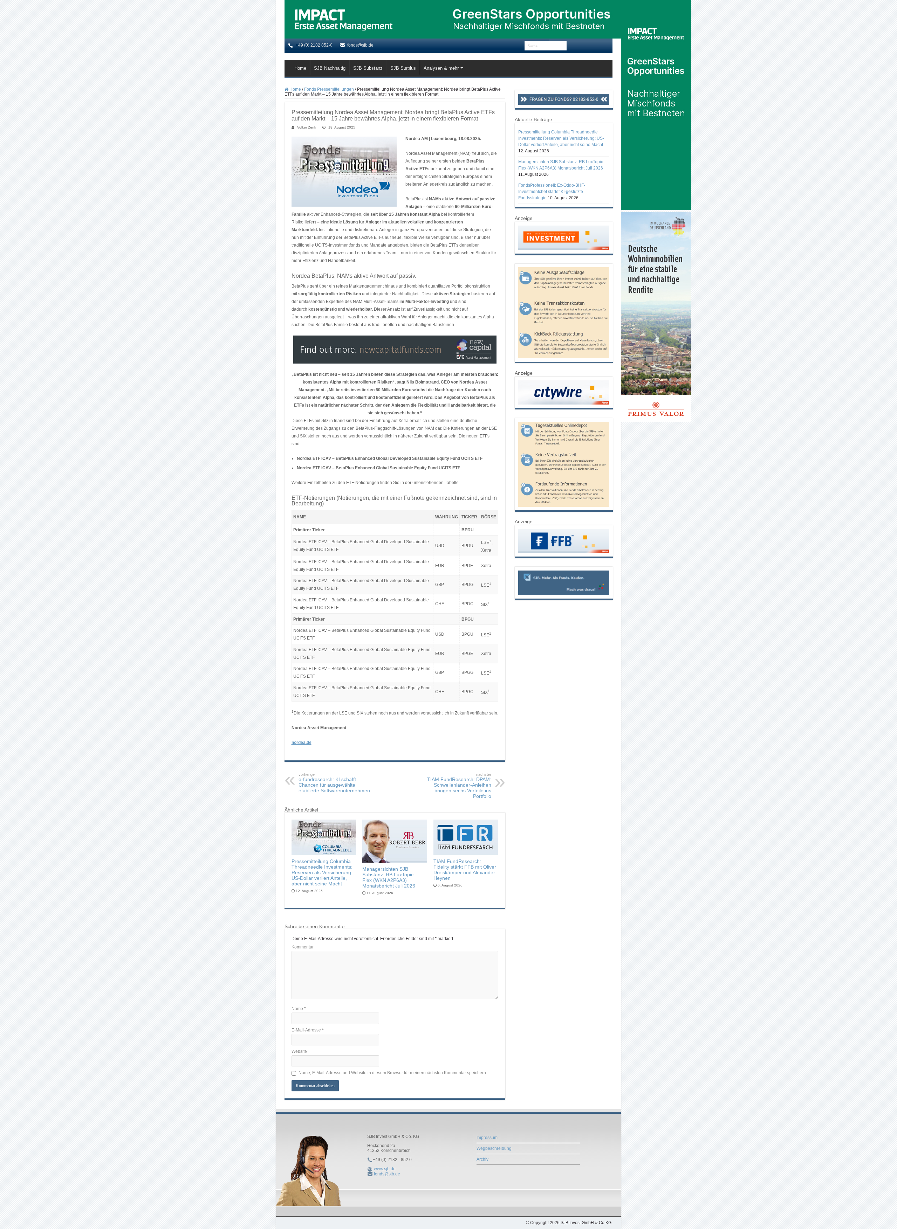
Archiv (482, 1159)
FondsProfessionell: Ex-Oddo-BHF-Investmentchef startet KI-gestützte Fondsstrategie (551, 191)
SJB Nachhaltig (329, 68)
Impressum (487, 1137)
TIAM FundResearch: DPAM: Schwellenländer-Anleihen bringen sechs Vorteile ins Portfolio (459, 785)
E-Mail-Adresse (308, 1030)
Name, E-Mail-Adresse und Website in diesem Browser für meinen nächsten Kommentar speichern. (393, 1072)
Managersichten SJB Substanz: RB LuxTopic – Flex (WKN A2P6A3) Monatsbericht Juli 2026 (390, 877)
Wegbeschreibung (494, 1148)
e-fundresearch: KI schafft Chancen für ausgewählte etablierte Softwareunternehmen (334, 782)
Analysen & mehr (441, 68)
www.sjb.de (385, 1168)
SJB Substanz (368, 68)
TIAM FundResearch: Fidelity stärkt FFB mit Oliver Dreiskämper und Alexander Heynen (464, 869)
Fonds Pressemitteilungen (329, 89)
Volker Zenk (306, 127)
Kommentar (303, 947)
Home (300, 68)
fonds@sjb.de (387, 1174)
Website (299, 1051)
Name (299, 1008)
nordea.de (301, 742)
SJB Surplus (403, 68)
